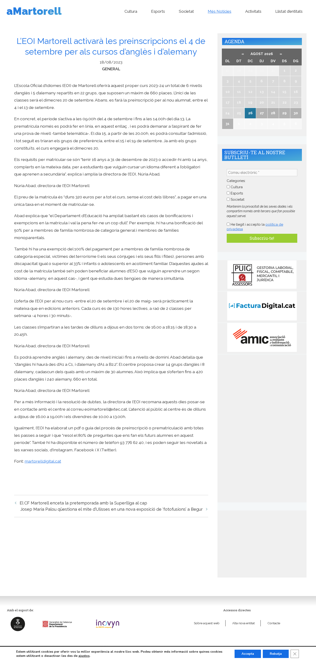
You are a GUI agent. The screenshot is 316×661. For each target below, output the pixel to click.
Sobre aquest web (207, 623)
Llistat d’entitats (289, 11)
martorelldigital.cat (43, 461)
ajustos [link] (84, 656)
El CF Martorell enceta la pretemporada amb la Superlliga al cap (83, 503)
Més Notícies (219, 11)
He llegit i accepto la (255, 226)
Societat (186, 11)
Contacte (273, 623)
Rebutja (276, 654)
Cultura (130, 11)
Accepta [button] (248, 654)
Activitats (253, 11)
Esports (158, 11)
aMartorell (34, 11)
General (111, 68)
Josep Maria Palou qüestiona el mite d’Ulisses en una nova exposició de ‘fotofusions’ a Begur (111, 509)
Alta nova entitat (243, 623)
